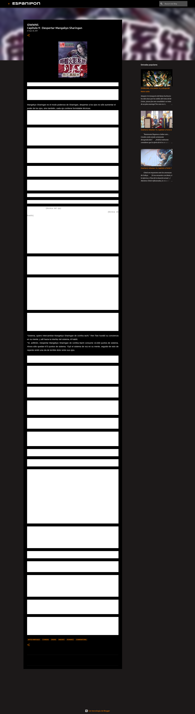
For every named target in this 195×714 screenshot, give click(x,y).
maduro (61, 639)
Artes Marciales (34, 639)
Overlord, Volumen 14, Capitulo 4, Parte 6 (156, 130)
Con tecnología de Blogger (99, 711)
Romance (70, 639)
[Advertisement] (73, 688)
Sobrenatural (81, 639)
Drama (53, 639)
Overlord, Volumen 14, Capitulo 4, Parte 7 (156, 168)
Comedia (45, 639)
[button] (28, 35)
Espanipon (26, 3)
